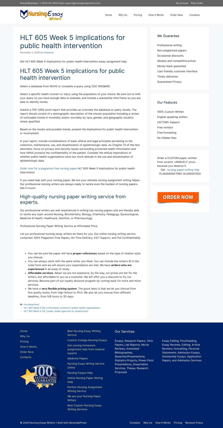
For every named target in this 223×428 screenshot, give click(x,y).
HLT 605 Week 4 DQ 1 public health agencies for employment (56, 311)
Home (108, 14)
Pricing (138, 14)
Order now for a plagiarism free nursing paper (49, 168)
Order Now (176, 14)
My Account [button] (182, 3)
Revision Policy (194, 422)
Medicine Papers (77, 358)
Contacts (194, 14)
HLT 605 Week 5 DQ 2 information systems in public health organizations (62, 308)
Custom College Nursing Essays (87, 340)
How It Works (156, 14)
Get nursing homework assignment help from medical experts (86, 349)
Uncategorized (31, 304)
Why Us (123, 14)
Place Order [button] (197, 3)
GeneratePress (78, 422)
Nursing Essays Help (80, 372)
